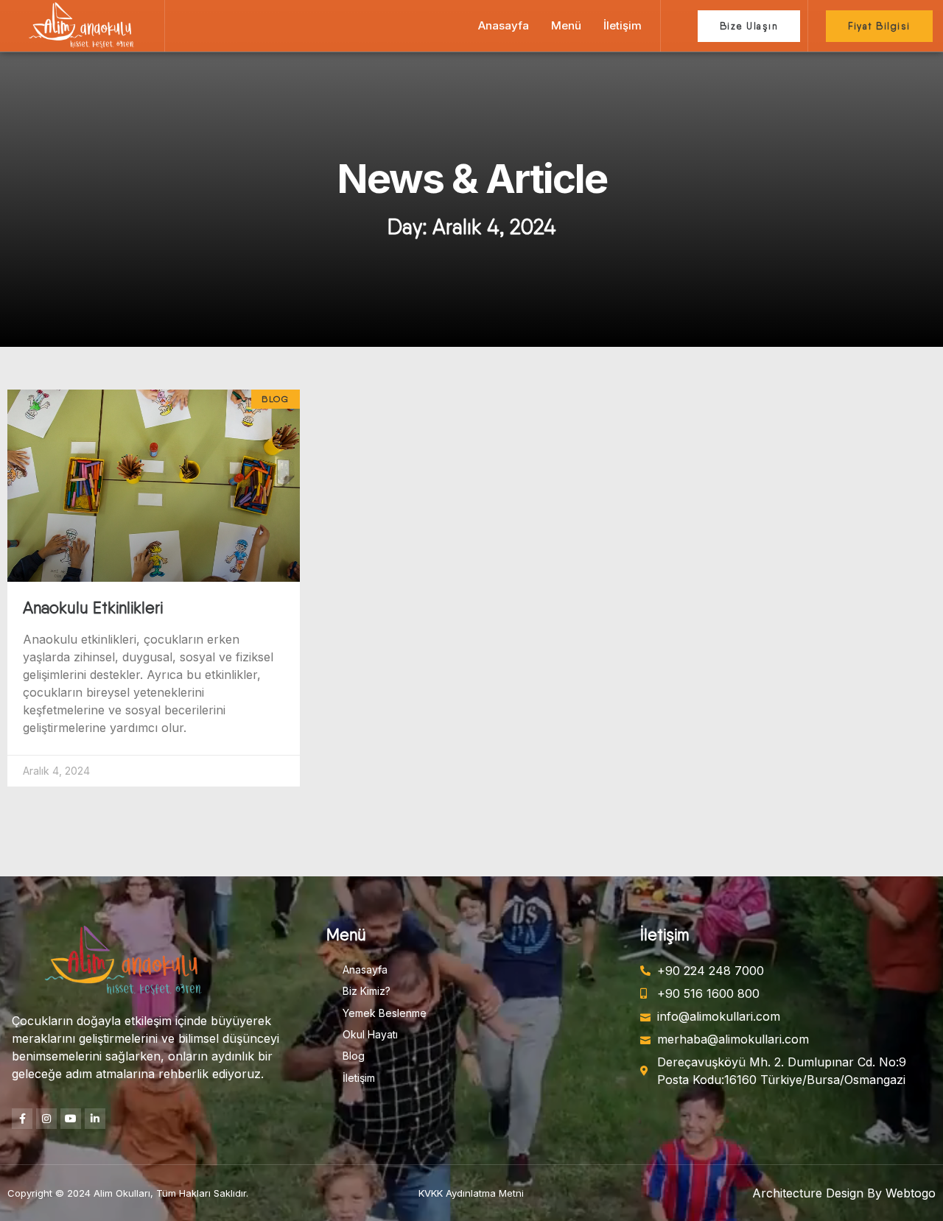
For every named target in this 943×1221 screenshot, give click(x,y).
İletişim (622, 25)
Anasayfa (503, 25)
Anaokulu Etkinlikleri (93, 607)
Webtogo (911, 1193)
